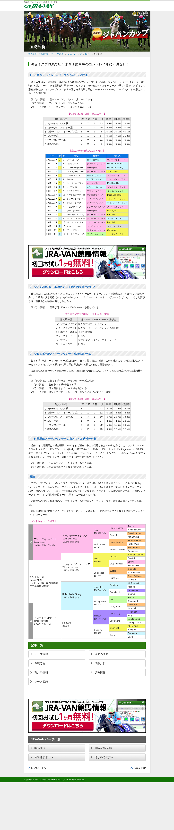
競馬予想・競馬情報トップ (40, 54)
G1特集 (60, 54)
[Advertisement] (87, 806)
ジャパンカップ (74, 54)
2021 (87, 54)
